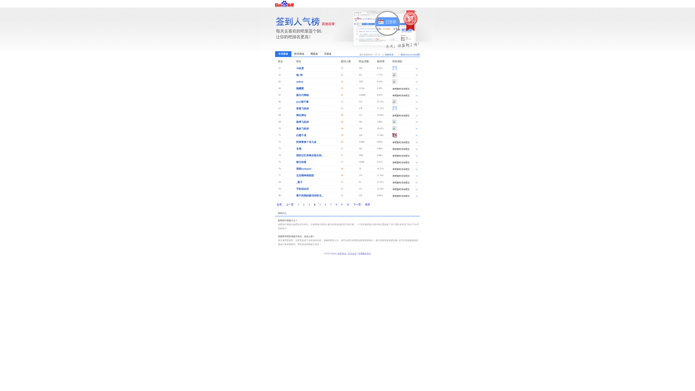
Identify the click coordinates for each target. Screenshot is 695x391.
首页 (279, 204)
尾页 (367, 204)
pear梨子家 (302, 101)
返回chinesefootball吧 (410, 54)
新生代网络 (302, 95)
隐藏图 (300, 88)
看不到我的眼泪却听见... (310, 195)
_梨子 (299, 182)
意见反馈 (352, 253)
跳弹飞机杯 (302, 122)
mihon (299, 81)
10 (348, 204)
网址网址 (301, 115)
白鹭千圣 (301, 135)
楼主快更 (301, 162)
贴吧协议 (342, 253)
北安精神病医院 (305, 175)
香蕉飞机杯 (302, 108)
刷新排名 (389, 54)
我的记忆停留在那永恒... (310, 155)
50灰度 (300, 68)
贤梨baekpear (303, 168)
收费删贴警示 (364, 253)
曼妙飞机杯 (302, 128)
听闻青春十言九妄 (306, 142)
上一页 (290, 204)
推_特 (299, 75)
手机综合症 (302, 189)
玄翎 (298, 148)
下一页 (357, 204)
